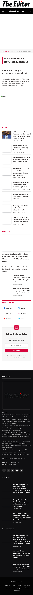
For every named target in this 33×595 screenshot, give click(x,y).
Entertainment (26, 585)
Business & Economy (11, 588)
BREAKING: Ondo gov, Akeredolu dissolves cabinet (14, 71)
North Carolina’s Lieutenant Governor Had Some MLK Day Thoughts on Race (21, 279)
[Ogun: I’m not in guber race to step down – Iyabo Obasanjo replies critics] (6, 220)
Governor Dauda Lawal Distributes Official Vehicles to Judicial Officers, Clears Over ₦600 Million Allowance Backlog (16, 257)
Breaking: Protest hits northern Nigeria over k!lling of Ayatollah (20, 208)
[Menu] (3, 11)
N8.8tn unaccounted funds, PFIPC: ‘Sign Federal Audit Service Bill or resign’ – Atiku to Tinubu (22, 135)
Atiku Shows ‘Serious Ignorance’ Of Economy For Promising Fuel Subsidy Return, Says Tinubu (22, 517)
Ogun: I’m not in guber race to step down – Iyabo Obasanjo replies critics (21, 219)
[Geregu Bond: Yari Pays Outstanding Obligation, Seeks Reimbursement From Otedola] (6, 502)
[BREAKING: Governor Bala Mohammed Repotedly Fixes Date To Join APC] (6, 160)
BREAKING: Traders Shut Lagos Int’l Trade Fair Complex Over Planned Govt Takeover (21, 172)
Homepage (7, 585)
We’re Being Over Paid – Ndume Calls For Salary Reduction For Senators (21, 148)
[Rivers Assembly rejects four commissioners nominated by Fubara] (6, 185)
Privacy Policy (17, 357)
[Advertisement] (16, 31)
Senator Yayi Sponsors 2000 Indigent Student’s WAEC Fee (21, 196)
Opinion (21, 588)
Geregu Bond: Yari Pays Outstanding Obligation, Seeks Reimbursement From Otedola (21, 503)
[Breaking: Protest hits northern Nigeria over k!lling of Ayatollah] (6, 208)
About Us (27, 588)
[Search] (30, 11)
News (13, 585)
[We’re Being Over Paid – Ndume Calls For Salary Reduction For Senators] (6, 148)
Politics (19, 585)
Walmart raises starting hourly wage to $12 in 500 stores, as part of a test (21, 291)
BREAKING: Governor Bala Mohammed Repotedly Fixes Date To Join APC (21, 159)
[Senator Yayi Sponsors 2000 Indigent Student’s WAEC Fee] (6, 197)
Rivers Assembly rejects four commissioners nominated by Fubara (21, 185)
